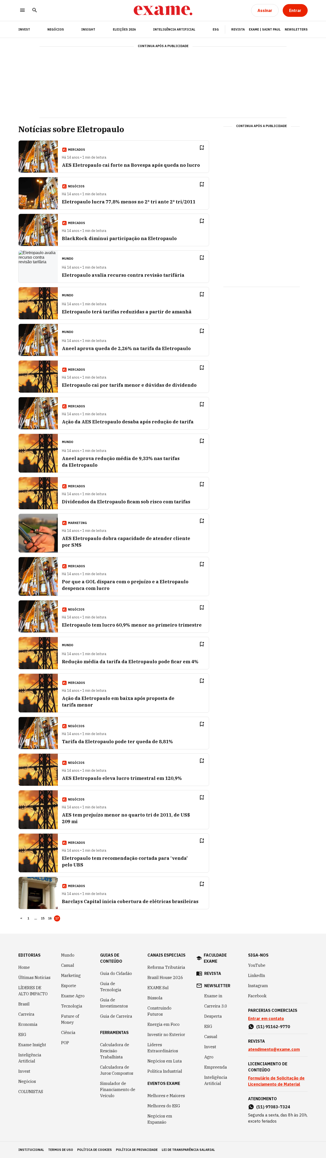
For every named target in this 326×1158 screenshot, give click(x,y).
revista (212, 973)
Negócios (55, 29)
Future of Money (70, 1019)
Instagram (258, 985)
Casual (67, 965)
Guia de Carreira (116, 1016)
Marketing (71, 975)
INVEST (24, 29)
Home (24, 967)
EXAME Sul (158, 987)
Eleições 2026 (124, 29)
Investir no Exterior (166, 1034)
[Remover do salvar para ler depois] (202, 148)
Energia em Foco (163, 1024)
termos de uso (60, 1150)
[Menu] (22, 10)
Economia (27, 1024)
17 (57, 918)
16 (50, 918)
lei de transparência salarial (188, 1150)
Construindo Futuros (159, 1011)
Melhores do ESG (163, 1105)
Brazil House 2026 (165, 977)
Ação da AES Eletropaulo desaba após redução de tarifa (128, 422)
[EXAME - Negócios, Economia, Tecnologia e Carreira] (163, 10)
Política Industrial (164, 1071)
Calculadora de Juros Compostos (116, 1070)
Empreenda (215, 1067)
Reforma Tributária (166, 967)
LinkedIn (256, 975)
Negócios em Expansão (159, 1119)
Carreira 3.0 (215, 1006)
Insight (88, 29)
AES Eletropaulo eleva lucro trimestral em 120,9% (122, 778)
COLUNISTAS (30, 1091)
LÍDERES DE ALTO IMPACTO (33, 990)
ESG (216, 29)
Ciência (68, 1032)
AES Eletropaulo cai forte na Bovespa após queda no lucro (131, 165)
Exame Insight (32, 1044)
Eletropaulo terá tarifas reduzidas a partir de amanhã (127, 312)
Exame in (213, 995)
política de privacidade (137, 1150)
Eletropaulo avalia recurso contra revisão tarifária (123, 275)
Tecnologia (71, 1006)
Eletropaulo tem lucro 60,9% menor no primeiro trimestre (132, 625)
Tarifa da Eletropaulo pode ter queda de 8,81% (117, 742)
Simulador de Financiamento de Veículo (117, 1089)
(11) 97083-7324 (273, 1106)
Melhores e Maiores (166, 1095)
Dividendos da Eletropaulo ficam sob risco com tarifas (126, 502)
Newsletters (296, 29)
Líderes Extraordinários (162, 1047)
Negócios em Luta (164, 1061)
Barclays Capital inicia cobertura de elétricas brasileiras (130, 901)
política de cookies (94, 1150)
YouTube (256, 965)
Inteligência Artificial (174, 29)
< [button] (21, 918)
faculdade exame (215, 958)
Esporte (68, 985)
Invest (24, 1071)
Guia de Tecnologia (110, 986)
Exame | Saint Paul (265, 29)
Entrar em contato (266, 1018)
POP (65, 1042)
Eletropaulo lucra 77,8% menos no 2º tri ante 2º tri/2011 (128, 202)
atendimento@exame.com (274, 1049)
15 (43, 918)
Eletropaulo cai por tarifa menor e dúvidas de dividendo (129, 385)
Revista (238, 29)
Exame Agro (73, 995)
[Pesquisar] (35, 10)
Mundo (67, 955)
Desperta (213, 1016)
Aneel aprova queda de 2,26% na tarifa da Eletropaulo (126, 348)
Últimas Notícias (34, 977)
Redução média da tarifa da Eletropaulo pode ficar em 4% (130, 662)
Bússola (154, 997)
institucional (31, 1150)
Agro (208, 1056)
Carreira (26, 1014)
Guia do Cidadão (116, 973)
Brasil (24, 1004)
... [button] (35, 918)
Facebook (257, 995)
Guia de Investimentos (114, 1003)
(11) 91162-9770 (273, 1026)
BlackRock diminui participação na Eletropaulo (119, 238)
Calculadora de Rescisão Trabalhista (114, 1050)
